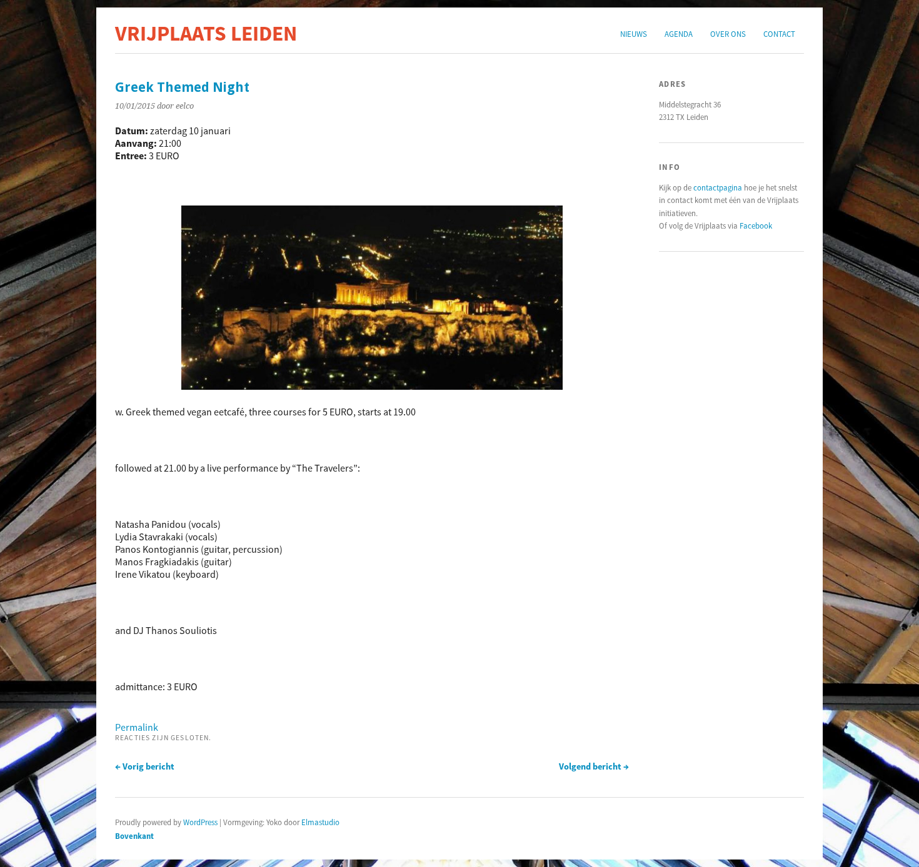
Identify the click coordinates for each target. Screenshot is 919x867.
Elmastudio (320, 822)
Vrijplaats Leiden (206, 33)
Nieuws (633, 34)
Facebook (756, 225)
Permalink (136, 727)
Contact (779, 34)
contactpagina (717, 187)
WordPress (200, 822)
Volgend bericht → (594, 766)
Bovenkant (134, 836)
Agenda (679, 34)
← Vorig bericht (144, 766)
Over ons (728, 34)
